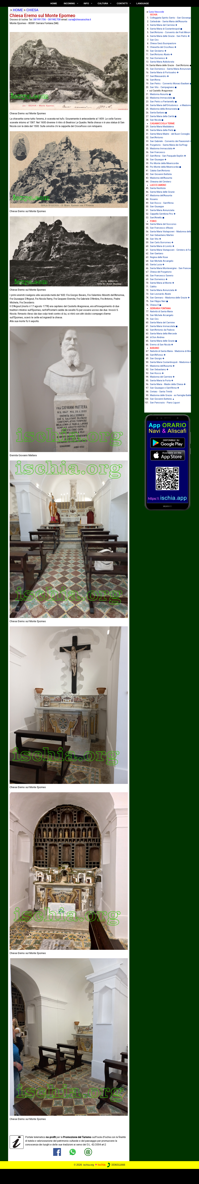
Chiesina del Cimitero (160, 181)
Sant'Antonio (156, 137)
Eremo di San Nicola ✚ (161, 344)
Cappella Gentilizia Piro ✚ (163, 214)
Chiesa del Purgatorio (161, 272)
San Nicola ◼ (156, 120)
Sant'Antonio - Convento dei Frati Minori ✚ (168, 32)
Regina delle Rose (159, 257)
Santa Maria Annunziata (162, 210)
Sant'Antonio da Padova (162, 330)
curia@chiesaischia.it (79, 19)
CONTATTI (122, 3)
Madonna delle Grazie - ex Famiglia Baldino (168, 395)
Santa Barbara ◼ (158, 112)
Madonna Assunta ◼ (160, 94)
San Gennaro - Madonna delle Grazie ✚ (168, 297)
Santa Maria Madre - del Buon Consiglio (168, 134)
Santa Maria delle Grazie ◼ (163, 341)
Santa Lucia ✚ (157, 264)
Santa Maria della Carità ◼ (163, 116)
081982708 (54, 19)
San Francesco (157, 152)
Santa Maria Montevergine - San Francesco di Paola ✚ (168, 268)
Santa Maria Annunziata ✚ (163, 290)
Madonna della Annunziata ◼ (164, 109)
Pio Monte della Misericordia (164, 163)
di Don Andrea (157, 337)
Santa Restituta (158, 188)
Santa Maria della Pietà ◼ (163, 130)
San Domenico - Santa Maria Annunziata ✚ (168, 69)
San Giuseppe (157, 206)
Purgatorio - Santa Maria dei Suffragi (168, 145)
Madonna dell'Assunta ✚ (162, 366)
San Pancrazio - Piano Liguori (165, 402)
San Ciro (154, 40)
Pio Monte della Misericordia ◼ (165, 167)
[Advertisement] (97, 1176)
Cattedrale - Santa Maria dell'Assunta (168, 21)
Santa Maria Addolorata (162, 61)
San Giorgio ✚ (157, 358)
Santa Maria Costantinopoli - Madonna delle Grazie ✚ (168, 362)
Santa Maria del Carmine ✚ (163, 25)
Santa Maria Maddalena (162, 126)
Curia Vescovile (156, 12)
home (18, 10)
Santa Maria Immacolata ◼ (164, 326)
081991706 (39, 19)
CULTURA (103, 3)
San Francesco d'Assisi (161, 228)
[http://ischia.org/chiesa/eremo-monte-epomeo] (88, 1151)
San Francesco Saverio (161, 275)
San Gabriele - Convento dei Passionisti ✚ (168, 141)
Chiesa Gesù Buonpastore (163, 43)
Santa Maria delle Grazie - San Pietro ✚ (168, 36)
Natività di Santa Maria (161, 311)
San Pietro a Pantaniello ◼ (163, 101)
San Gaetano (156, 253)
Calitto (153, 286)
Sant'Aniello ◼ (157, 217)
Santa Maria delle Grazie (162, 192)
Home (53, 3)
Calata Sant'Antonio (160, 170)
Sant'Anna (155, 80)
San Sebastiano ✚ (159, 369)
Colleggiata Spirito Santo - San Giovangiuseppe (168, 17)
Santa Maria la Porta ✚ (161, 380)
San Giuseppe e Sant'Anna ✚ (164, 388)
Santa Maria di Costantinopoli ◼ (166, 29)
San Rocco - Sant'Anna (162, 203)
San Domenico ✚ (158, 58)
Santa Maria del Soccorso (163, 224)
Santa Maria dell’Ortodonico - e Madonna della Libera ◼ (168, 105)
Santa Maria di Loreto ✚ (162, 246)
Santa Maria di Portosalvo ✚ (164, 72)
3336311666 (118, 1164)
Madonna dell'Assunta (161, 178)
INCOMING (69, 3)
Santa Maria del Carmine (162, 322)
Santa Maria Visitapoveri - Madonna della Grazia (168, 231)
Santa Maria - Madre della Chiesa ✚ (168, 384)
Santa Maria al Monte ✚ (162, 283)
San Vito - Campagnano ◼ (163, 87)
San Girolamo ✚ (158, 51)
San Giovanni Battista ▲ (162, 399)
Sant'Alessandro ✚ (159, 76)
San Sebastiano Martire (162, 235)
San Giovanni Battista (161, 174)
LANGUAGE (142, 3)
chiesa (32, 10)
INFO (86, 3)
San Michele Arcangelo (161, 261)
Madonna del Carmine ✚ (162, 377)
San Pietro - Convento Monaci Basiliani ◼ (168, 83)
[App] (167, 462)
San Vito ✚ (155, 239)
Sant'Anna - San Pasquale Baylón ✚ (168, 156)
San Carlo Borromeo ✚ (161, 242)
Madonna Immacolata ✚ (162, 148)
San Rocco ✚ (157, 373)
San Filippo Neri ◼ (159, 301)
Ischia (102, 1164)
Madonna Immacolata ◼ (162, 98)
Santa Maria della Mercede (163, 333)
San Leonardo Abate (160, 294)
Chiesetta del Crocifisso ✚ (163, 47)
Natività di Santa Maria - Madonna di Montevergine (168, 351)
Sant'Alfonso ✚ (158, 355)
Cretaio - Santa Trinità (161, 391)
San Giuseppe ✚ (158, 159)
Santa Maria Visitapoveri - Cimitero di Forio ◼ (168, 250)
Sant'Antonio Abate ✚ (161, 54)
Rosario (154, 199)
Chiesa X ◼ (155, 305)
